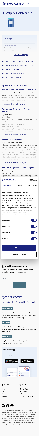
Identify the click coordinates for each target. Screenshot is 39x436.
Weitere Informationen (13, 77)
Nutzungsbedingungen (27, 396)
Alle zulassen (19, 248)
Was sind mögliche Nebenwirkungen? (18, 73)
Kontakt (4, 396)
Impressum (23, 391)
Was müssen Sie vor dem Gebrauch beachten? (21, 65)
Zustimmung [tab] (6, 185)
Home (4, 389)
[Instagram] (12, 405)
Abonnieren (20, 285)
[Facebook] (3, 405)
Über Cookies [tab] (32, 185)
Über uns (5, 394)
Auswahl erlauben (19, 254)
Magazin (4, 391)
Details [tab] (19, 185)
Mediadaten (24, 389)
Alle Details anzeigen (21, 54)
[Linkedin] (7, 405)
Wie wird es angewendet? (14, 69)
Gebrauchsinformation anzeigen (15, 104)
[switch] (34, 226)
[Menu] (34, 4)
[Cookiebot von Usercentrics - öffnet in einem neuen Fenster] (28, 180)
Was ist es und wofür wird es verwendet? (20, 61)
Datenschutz (24, 394)
